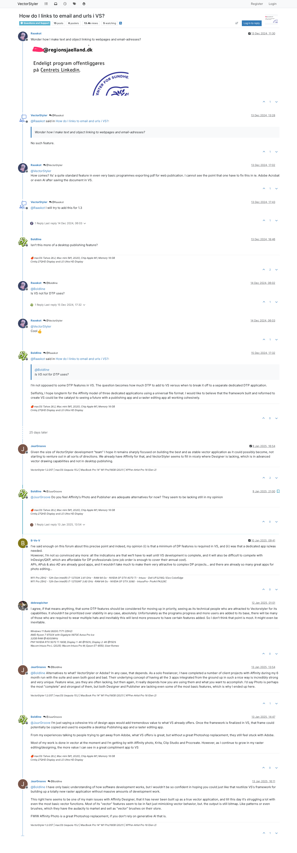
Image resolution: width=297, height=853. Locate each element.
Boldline (36, 239)
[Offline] (24, 36)
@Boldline (52, 282)
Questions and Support (36, 23)
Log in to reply (252, 23)
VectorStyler (28, 4)
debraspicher (39, 602)
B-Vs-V (35, 540)
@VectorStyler (54, 165)
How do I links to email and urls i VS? (82, 121)
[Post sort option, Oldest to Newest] (237, 23)
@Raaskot (58, 115)
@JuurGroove (54, 491)
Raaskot (36, 33)
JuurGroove (38, 446)
